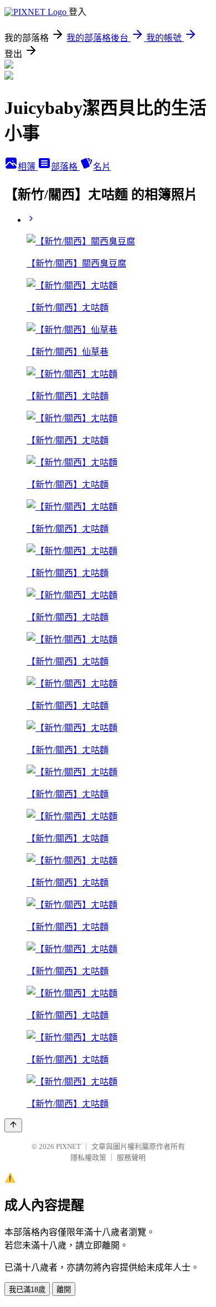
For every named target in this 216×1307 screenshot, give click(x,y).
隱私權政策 (88, 1157)
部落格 (65, 166)
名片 (102, 166)
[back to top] (13, 1125)
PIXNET (68, 1146)
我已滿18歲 (27, 1289)
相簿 (28, 166)
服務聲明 (131, 1157)
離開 (63, 1289)
